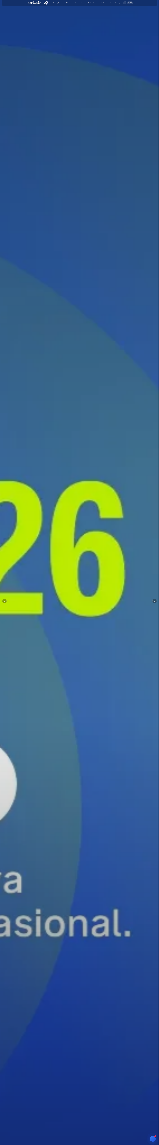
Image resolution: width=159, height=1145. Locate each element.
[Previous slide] (4, 601)
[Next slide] (154, 601)
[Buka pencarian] (124, 3)
